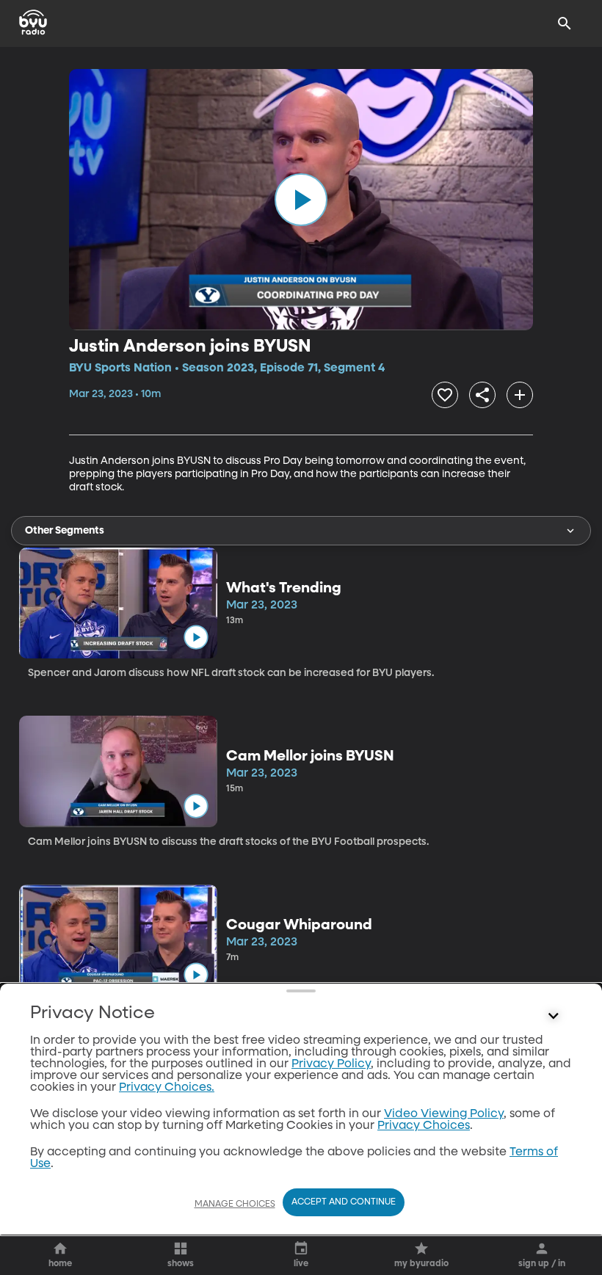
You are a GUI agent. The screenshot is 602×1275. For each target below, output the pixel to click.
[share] (482, 395)
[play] (301, 199)
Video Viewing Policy (444, 1114)
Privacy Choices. (166, 1088)
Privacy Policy (331, 1064)
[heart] (445, 395)
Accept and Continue (343, 1202)
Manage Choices (235, 1204)
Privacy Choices (423, 1126)
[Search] (564, 23)
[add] (520, 395)
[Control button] (553, 1016)
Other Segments (64, 531)
